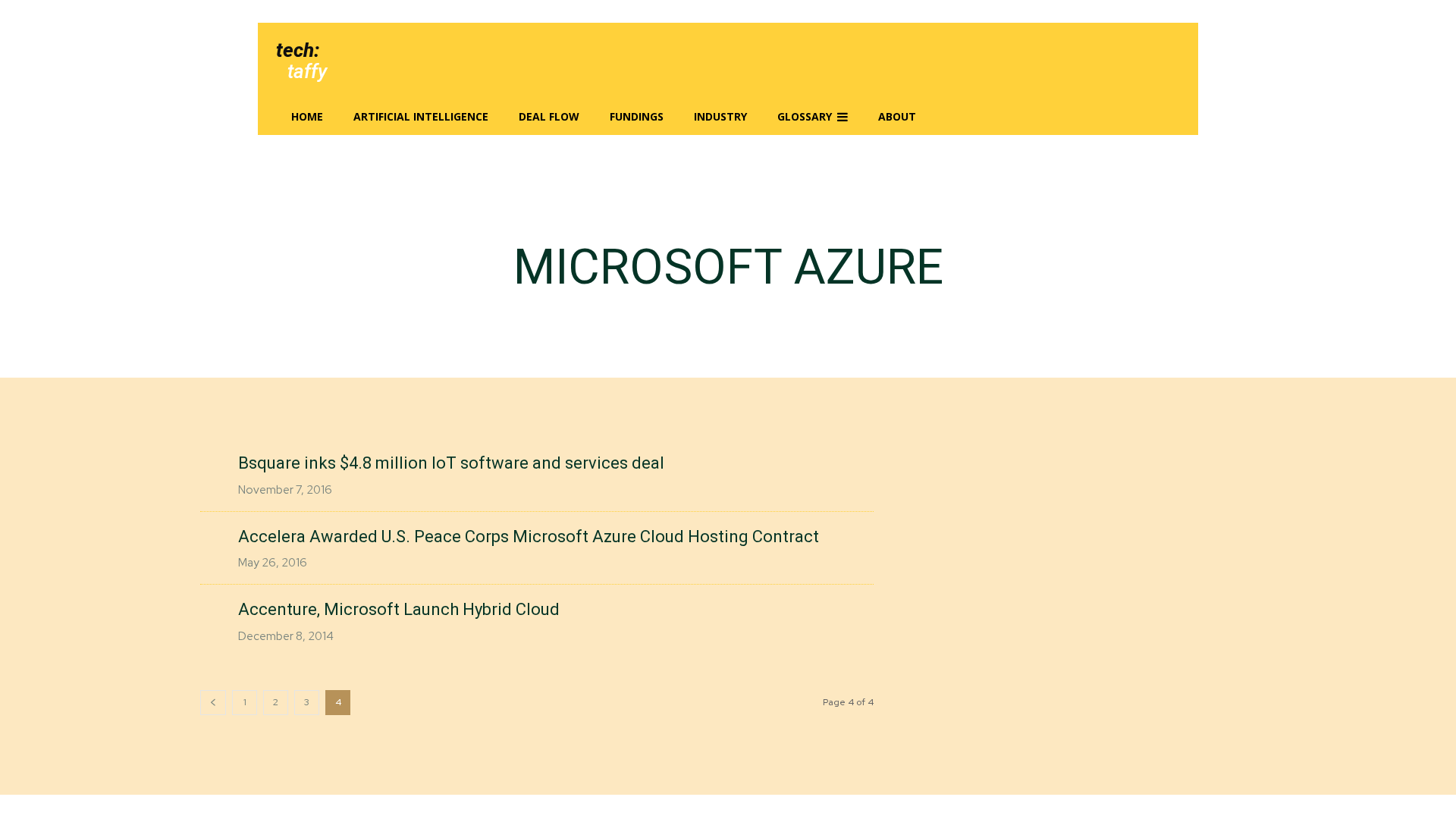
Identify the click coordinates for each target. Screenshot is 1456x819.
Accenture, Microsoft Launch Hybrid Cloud (399, 609)
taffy (307, 71)
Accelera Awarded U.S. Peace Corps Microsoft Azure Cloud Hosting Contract (528, 536)
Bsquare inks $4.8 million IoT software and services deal (451, 462)
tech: (297, 50)
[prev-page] (213, 702)
